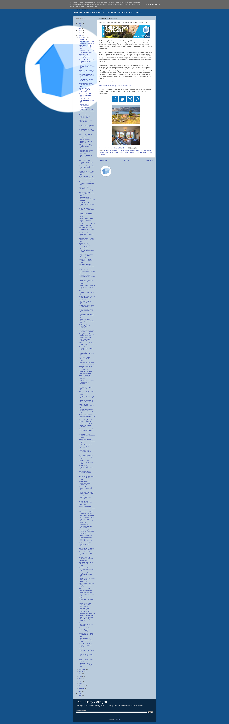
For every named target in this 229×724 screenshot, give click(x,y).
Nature (127, 152)
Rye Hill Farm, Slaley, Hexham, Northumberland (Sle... (87, 441)
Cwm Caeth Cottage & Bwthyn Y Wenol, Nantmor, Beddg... (85, 610)
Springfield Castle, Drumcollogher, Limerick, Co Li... (86, 569)
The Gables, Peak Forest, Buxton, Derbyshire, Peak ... (87, 157)
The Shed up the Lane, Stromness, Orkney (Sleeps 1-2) (85, 339)
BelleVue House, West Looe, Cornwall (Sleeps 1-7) (87, 589)
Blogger (118, 719)
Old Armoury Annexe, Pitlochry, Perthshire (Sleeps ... (85, 472)
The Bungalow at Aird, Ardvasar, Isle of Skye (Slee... (85, 640)
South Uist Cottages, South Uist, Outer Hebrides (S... (86, 42)
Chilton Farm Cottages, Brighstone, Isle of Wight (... (86, 292)
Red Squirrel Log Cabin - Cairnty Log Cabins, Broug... (86, 95)
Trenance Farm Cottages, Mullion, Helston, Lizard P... (86, 656)
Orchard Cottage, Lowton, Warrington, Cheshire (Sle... (86, 220)
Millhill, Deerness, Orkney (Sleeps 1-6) (86, 660)
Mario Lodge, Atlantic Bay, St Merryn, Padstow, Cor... (87, 224)
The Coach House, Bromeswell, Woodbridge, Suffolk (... (87, 199)
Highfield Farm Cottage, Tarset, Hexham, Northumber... (85, 121)
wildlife (103, 154)
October (81, 39)
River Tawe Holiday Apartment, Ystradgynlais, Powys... (87, 234)
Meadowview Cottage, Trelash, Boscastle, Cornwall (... (85, 56)
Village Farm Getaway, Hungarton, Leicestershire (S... (87, 508)
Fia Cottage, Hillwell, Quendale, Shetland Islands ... (85, 451)
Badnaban (116, 150)
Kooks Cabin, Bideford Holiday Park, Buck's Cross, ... (85, 553)
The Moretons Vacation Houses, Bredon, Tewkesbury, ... (85, 446)
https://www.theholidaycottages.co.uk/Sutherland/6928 (115, 85)
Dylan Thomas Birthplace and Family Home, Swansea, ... (86, 255)
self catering (138, 152)
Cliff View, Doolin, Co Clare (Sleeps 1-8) (86, 343)
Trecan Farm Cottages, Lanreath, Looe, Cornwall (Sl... (86, 594)
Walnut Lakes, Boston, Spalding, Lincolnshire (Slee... (86, 261)
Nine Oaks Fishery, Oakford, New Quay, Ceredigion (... (87, 548)
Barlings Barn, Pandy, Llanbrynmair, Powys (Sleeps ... (85, 574)
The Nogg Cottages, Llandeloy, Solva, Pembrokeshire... (84, 106)
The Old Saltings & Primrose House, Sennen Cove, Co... (87, 287)
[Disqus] (126, 203)
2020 (79, 35)
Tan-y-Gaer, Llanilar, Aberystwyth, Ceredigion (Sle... (86, 359)
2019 (79, 691)
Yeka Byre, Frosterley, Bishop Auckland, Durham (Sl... (87, 276)
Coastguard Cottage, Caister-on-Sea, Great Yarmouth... (86, 521)
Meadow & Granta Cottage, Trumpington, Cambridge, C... (87, 316)
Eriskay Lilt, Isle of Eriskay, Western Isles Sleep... (86, 334)
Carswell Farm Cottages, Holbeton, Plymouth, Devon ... (86, 645)
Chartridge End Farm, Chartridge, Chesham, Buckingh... (86, 624)
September (82, 669)
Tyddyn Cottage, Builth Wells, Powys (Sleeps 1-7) (87, 534)
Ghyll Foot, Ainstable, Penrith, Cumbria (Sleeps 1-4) (86, 209)
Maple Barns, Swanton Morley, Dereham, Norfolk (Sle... (87, 66)
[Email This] (129, 148)
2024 (79, 25)
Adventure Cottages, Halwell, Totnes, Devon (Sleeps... (86, 462)
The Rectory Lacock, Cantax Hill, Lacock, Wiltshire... (87, 51)
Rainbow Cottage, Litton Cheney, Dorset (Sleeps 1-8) (86, 85)
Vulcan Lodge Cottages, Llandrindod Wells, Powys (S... (87, 416)
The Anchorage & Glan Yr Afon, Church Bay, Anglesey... (86, 619)
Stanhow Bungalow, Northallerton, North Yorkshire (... (85, 377)
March (81, 683)
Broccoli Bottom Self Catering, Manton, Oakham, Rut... (84, 116)
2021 (79, 32)
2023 (79, 28)
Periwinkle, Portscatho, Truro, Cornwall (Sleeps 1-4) (87, 488)
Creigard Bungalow (125, 150)
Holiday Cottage (113, 152)
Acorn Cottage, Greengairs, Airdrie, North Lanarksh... (86, 363)
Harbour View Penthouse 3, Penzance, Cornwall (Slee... (86, 61)
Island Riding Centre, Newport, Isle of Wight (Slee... (86, 162)
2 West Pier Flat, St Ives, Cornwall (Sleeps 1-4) (86, 372)
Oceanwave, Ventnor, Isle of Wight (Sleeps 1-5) (87, 296)
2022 (79, 30)
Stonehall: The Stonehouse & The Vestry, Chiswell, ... (86, 71)
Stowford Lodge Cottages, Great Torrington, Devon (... (86, 75)
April (80, 681)
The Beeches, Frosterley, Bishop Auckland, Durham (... (87, 271)
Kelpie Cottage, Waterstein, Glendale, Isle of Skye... (86, 516)
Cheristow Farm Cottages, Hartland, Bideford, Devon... (86, 393)
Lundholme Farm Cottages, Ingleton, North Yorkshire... (86, 382)
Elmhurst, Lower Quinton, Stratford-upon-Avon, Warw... (86, 215)
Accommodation (108, 150)
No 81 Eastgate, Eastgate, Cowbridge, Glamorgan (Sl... (86, 457)
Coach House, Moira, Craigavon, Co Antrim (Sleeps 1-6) (85, 387)
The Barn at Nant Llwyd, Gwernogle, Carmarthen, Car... (86, 599)
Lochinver (121, 152)
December (82, 37)
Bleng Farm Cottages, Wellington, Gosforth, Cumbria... (85, 503)
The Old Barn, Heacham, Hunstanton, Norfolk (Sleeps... (86, 282)
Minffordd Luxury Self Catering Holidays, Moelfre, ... (85, 544)
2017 (79, 696)
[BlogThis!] (131, 148)
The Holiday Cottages (91, 702)
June (80, 676)
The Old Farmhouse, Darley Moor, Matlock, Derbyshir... (87, 580)
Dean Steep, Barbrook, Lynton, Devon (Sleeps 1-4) (86, 266)
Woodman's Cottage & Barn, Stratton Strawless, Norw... (87, 167)
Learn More (149, 4)
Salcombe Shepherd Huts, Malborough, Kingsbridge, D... (87, 240)
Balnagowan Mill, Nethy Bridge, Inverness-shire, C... (86, 146)
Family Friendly (135, 150)
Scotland (132, 152)
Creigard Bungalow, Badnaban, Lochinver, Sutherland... (85, 141)
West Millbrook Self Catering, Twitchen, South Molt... (87, 436)
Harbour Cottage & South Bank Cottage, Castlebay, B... (86, 635)
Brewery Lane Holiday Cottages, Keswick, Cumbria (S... (85, 604)
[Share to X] (132, 148)
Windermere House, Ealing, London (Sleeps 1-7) (86, 306)
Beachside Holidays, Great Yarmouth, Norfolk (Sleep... (86, 478)
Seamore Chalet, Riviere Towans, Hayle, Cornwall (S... (86, 178)
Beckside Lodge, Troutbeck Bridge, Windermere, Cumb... (86, 585)
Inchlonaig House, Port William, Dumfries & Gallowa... (85, 425)
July (80, 674)
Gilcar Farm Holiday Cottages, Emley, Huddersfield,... (84, 629)
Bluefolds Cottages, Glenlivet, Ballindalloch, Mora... (86, 467)
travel (151, 152)
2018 (79, 693)
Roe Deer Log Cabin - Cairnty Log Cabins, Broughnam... (85, 90)
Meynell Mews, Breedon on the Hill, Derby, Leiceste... (87, 493)
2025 (79, 23)
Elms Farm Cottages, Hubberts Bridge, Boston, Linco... (86, 650)
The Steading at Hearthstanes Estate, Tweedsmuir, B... (85, 526)
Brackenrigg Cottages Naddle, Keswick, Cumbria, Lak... (85, 326)
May (80, 678)
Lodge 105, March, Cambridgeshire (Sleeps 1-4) (86, 405)
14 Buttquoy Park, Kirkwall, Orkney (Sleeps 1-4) (86, 126)
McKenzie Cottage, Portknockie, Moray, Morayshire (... (85, 497)
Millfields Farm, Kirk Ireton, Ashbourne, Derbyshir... (86, 512)
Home (126, 160)
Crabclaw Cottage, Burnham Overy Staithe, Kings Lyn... (87, 430)
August (81, 671)
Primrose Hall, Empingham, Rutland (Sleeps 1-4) (86, 420)
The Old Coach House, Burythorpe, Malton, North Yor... (87, 204)
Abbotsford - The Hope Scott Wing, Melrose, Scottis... (87, 614)
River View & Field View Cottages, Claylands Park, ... (87, 130)
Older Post (149, 160)
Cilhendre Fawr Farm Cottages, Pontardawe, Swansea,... (86, 559)
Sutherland (146, 152)
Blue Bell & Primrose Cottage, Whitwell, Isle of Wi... (86, 194)
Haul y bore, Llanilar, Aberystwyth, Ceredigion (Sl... (86, 353)
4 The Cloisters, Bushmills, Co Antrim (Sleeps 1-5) (86, 80)
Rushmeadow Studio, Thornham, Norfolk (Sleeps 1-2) (85, 483)
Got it (157, 4)
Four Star (143, 150)
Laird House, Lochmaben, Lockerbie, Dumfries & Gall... (86, 310)
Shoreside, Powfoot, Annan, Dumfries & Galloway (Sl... (87, 330)
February (82, 686)
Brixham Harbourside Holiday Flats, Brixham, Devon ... (86, 348)
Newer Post (103, 160)
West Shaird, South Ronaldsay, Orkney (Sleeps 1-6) (85, 301)
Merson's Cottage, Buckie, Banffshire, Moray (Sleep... (86, 564)
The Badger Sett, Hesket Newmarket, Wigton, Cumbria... (86, 152)
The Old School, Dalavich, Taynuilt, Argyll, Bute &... (86, 401)
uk (100, 154)
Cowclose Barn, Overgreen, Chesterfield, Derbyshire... (87, 530)
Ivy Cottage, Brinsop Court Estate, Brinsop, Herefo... (86, 397)
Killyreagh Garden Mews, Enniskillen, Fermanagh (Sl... (86, 411)
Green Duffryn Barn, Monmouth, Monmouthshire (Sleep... (86, 188)
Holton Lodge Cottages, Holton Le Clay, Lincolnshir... (85, 136)
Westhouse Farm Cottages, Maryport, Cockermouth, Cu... (86, 173)
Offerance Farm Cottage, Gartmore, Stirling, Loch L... (86, 111)
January (81, 688)
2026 (79, 21)
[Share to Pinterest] (136, 148)
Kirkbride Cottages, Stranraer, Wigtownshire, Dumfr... (86, 250)
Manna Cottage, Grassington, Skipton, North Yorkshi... (85, 245)
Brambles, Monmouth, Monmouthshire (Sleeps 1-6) (86, 183)
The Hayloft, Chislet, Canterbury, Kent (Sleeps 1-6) (86, 665)
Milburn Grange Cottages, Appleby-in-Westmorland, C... (86, 229)
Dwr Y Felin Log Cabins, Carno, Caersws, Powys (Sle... (86, 100)
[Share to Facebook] (134, 148)
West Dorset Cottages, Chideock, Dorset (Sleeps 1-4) (87, 47)
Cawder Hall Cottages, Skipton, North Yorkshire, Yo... (86, 321)
